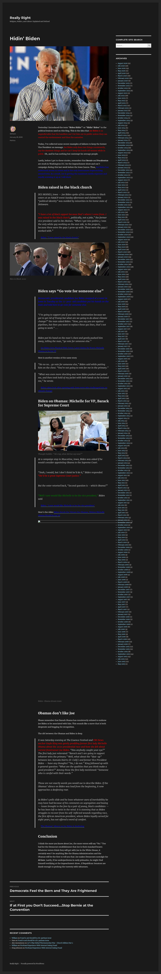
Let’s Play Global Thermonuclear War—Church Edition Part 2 (50, 943)
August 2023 (122, 153)
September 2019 (124, 267)
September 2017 (124, 326)
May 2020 (121, 247)
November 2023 (124, 145)
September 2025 (124, 91)
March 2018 (122, 312)
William (13, 134)
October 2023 (123, 148)
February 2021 (123, 225)
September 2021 (124, 207)
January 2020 (123, 257)
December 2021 (123, 200)
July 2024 (121, 125)
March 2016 (122, 371)
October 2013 (122, 441)
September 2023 (124, 150)
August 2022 (122, 180)
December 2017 (123, 319)
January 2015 (122, 406)
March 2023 (122, 163)
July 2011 (121, 505)
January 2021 (122, 227)
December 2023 (123, 143)
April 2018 (121, 309)
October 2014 (123, 413)
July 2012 (121, 478)
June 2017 (121, 334)
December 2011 (123, 493)
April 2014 (121, 426)
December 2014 (123, 408)
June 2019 (121, 274)
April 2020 (122, 250)
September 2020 (124, 237)
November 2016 (124, 351)
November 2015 (123, 381)
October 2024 (123, 118)
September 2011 (124, 500)
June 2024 (121, 128)
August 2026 (122, 63)
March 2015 (122, 401)
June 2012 (121, 480)
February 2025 (123, 108)
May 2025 (121, 101)
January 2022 (123, 197)
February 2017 (123, 344)
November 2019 (124, 262)
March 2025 (122, 106)
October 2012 (123, 470)
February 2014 (123, 431)
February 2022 (123, 195)
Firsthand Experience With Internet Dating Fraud (38, 945)
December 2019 (123, 259)
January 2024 (123, 140)
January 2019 (123, 287)
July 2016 (121, 361)
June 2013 (121, 451)
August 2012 (122, 475)
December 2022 (124, 170)
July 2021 (121, 212)
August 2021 (122, 210)
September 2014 (124, 416)
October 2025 (123, 88)
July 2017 (121, 331)
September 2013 (124, 443)
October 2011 (122, 498)
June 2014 (121, 423)
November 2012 (123, 468)
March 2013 (122, 458)
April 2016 (121, 369)
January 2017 (122, 346)
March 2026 (122, 76)
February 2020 (123, 255)
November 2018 (123, 292)
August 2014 (122, 418)
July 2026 (121, 66)
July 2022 (121, 183)
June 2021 (121, 215)
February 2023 (123, 165)
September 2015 (124, 386)
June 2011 (121, 508)
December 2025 (124, 83)
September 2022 (124, 178)
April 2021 (121, 220)
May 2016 (121, 366)
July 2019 (121, 272)
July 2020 (121, 242)
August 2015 (122, 389)
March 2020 (122, 252)
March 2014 (122, 428)
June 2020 (121, 245)
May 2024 (121, 130)
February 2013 (123, 461)
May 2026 (121, 71)
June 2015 (121, 394)
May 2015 (121, 396)
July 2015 (121, 391)
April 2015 (121, 398)
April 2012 (121, 485)
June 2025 (121, 98)
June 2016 (121, 364)
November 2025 (124, 86)
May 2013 (121, 453)
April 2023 (121, 160)
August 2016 (122, 359)
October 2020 (123, 235)
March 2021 (122, 222)
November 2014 (123, 411)
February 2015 (123, 403)
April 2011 (121, 513)
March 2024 (122, 135)
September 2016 (124, 356)
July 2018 (121, 302)
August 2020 (122, 240)
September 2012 (124, 473)
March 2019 (122, 282)
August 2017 (122, 329)
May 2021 (121, 217)
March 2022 (122, 192)
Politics (12, 140)
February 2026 (123, 78)
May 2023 (121, 158)
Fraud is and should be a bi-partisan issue (35, 938)
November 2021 (123, 202)
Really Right (20, 18)
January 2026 (123, 81)
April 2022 (122, 190)
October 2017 (123, 324)
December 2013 (123, 436)
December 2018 (123, 289)
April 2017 (121, 339)
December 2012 (123, 465)
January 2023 (123, 168)
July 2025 (121, 96)
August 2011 (122, 503)
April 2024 (122, 133)
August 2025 (122, 93)
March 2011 (122, 515)
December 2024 (124, 113)
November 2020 (124, 232)
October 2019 (123, 264)
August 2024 (122, 123)
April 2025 (122, 103)
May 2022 (121, 188)
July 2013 (121, 448)
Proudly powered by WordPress (32, 964)
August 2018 (122, 299)
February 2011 (123, 518)
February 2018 (123, 314)
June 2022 (121, 185)
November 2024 (124, 116)
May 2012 (121, 483)
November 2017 (123, 322)
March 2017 (122, 341)
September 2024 (124, 120)
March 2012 (122, 488)
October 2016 (123, 354)
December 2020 (124, 230)
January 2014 (122, 433)
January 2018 (122, 317)
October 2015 (123, 384)
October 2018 (123, 294)
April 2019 (121, 279)
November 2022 (124, 173)
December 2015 (123, 379)
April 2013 (121, 456)
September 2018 (124, 297)
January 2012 (122, 490)
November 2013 (123, 438)
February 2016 (123, 374)
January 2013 (122, 463)
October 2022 (123, 175)
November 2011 (123, 495)
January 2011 (122, 520)
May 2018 (121, 307)
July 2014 (121, 421)
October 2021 (123, 205)
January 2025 (123, 111)
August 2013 (122, 446)
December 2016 (123, 349)
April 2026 (122, 73)
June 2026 (121, 68)
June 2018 (121, 304)
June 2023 (121, 155)
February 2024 (123, 138)
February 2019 (123, 284)
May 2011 (121, 510)
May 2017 (121, 336)
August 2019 (122, 269)
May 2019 (121, 277)
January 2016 (123, 376)
